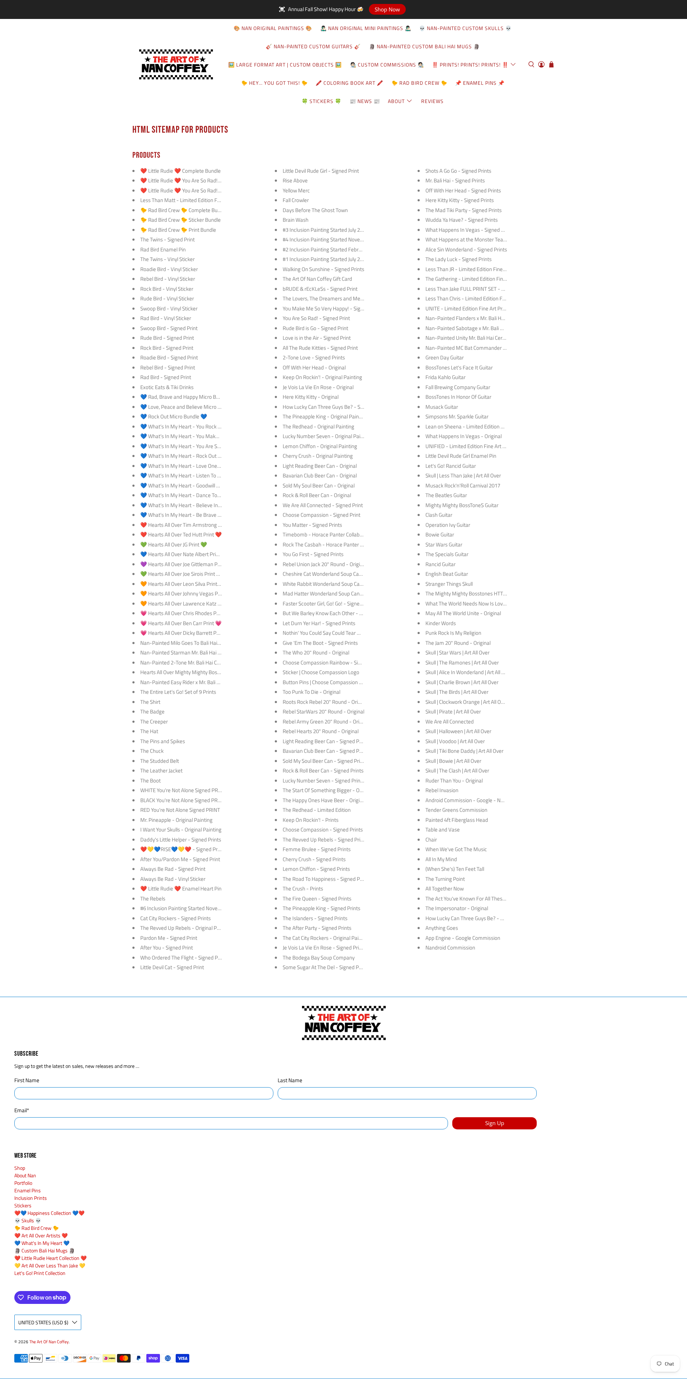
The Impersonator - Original (456, 908)
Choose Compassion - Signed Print (321, 515)
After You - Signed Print (166, 947)
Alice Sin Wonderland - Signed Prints (466, 249)
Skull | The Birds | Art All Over (456, 692)
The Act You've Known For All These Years (472, 898)
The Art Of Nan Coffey (49, 1342)
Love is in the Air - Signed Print (317, 338)
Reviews (432, 101)
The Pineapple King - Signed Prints (321, 908)
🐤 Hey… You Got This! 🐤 (274, 83)
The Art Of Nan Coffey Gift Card (317, 279)
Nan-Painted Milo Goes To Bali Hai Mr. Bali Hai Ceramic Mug (207, 643)
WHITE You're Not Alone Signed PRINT (183, 790)
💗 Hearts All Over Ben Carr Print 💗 (181, 623)
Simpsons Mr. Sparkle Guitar (456, 416)
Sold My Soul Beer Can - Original (319, 485)
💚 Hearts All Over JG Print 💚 (173, 544)
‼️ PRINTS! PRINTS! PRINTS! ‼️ (470, 64)
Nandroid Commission (450, 947)
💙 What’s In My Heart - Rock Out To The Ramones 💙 (201, 456)
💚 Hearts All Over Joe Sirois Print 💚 (181, 574)
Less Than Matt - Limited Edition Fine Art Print (192, 200)
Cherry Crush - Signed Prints (314, 859)
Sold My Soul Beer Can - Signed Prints (325, 761)
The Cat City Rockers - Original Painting (326, 938)
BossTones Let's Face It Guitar (459, 367)
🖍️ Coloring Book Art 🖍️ (349, 83)
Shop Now (387, 9)
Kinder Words (440, 623)
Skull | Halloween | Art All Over (458, 731)
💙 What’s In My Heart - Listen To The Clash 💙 (193, 475)
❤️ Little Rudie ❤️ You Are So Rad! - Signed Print (194, 180)
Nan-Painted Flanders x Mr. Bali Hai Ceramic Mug (480, 318)
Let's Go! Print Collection (39, 1273)
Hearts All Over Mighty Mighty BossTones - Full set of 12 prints (210, 672)
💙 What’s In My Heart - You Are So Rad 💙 (189, 446)
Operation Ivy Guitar (447, 525)
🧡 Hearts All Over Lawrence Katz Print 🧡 (188, 603)
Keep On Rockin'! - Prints (310, 820)
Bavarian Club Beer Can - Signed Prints (326, 751)
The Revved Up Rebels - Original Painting (186, 928)
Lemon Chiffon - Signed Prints (316, 869)
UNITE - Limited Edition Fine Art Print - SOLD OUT (480, 308)
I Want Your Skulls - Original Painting (180, 829)
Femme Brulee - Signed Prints (317, 849)
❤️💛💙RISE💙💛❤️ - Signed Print (181, 849)
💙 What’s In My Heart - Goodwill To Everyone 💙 (196, 485)
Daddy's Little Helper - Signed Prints (180, 839)
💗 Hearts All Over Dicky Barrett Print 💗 (186, 633)
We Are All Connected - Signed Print (323, 505)
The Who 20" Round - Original (316, 652)
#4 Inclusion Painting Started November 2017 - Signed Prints (351, 239)
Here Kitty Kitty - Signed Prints (459, 200)
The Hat (149, 731)
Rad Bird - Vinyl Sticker (165, 318)
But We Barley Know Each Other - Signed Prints (336, 613)
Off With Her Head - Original (314, 367)
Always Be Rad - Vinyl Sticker (172, 879)
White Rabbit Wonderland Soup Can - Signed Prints (340, 584)
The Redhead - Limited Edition (317, 810)
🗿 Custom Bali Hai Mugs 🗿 (44, 1250)
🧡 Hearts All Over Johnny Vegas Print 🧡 (186, 593)
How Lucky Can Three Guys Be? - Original (471, 918)
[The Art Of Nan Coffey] (175, 64)
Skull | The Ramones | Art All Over (462, 662)
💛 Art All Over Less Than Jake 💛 (49, 1265)
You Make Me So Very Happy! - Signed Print (332, 308)
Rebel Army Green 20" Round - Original (326, 721)
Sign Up (494, 1123)
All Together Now (444, 888)
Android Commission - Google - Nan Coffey (473, 800)
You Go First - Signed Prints (313, 554)
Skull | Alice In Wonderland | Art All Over (468, 672)
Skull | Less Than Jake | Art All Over (463, 475)
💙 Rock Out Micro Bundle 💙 (173, 416)
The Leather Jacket (161, 770)
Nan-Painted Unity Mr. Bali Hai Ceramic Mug (475, 338)
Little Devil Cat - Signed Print (172, 967)
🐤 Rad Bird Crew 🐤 (419, 83)
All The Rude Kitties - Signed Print (320, 348)
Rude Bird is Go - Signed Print (315, 328)
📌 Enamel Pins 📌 (480, 83)
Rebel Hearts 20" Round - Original (321, 731)
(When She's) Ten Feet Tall (454, 869)
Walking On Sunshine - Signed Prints (323, 269)
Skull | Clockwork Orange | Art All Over (466, 702)
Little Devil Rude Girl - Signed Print (321, 171)
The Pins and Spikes (162, 741)
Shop (19, 1168)
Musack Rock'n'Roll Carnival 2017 (462, 485)
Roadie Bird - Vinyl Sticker (169, 269)
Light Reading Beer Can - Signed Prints (326, 741)
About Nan (25, 1175)
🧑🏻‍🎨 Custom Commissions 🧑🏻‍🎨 (387, 64)
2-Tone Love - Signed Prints (314, 357)
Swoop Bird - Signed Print (169, 328)
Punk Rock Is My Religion (453, 633)
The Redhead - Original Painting (318, 426)
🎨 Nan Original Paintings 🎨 (273, 28)
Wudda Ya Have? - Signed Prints (461, 220)
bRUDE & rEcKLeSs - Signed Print (320, 289)
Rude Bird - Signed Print (167, 338)
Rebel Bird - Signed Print (167, 367)
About (396, 101)
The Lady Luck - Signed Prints (458, 259)
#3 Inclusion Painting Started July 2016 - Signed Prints (343, 230)
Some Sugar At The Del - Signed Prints (326, 967)
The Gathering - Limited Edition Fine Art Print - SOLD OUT (489, 279)
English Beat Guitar (446, 574)
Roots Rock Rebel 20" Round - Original (326, 702)
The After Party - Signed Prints (317, 928)
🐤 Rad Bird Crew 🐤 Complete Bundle (183, 210)
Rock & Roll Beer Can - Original (317, 495)
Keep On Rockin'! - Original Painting (322, 377)
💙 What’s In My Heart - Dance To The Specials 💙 (197, 495)
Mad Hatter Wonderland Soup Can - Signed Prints (338, 593)
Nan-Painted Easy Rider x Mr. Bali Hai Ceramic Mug (197, 682)
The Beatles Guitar (446, 495)
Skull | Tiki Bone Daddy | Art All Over (464, 751)
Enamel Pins (27, 1190)
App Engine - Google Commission (462, 938)
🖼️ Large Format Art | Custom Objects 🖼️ (285, 64)
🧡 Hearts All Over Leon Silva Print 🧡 (182, 584)
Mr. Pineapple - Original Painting (176, 820)
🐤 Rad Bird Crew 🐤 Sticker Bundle (180, 220)
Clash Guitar (438, 515)
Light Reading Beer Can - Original (320, 466)
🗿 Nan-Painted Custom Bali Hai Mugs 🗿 (424, 46)
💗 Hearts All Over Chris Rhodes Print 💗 (186, 613)
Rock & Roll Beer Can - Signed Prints (323, 770)
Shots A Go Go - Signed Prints (458, 171)
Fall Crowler (296, 200)
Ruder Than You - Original (454, 780)
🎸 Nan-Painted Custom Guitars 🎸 (313, 46)
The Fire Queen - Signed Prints (317, 898)
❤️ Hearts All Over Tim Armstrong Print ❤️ (188, 525)
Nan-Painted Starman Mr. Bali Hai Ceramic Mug (194, 652)
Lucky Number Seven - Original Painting (327, 436)
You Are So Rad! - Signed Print (316, 318)
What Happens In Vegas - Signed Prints (469, 230)
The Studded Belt (159, 761)
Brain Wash (295, 220)
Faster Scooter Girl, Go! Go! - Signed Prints (330, 603)
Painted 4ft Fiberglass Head (456, 820)
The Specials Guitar (446, 554)
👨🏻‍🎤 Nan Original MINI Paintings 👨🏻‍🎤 (365, 28)
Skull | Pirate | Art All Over (453, 711)
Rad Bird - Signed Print (165, 377)
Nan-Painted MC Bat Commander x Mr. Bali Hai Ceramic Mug (493, 348)
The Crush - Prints (303, 888)
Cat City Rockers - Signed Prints (175, 918)
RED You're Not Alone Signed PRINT (180, 810)
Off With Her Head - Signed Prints (463, 190)
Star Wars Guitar (443, 544)
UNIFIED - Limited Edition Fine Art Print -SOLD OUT (482, 446)
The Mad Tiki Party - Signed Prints (463, 210)
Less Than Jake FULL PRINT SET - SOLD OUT (475, 289)
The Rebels (152, 898)
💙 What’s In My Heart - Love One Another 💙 (192, 466)
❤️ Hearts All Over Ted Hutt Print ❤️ (181, 534)
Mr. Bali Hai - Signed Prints (455, 180)
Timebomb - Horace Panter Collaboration (329, 534)
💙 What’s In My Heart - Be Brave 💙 (182, 515)
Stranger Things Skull (449, 584)
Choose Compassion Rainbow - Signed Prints (333, 662)
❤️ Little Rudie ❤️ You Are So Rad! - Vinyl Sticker (194, 190)
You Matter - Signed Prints (312, 525)
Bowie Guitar (439, 534)
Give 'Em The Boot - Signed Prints (320, 643)
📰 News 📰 (365, 101)
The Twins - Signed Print (167, 239)
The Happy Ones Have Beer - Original (324, 800)
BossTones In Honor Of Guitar (458, 397)
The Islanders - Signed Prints (315, 918)
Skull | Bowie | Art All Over (453, 761)
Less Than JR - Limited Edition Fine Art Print (473, 269)
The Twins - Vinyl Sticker (167, 259)
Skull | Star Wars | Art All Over (457, 652)
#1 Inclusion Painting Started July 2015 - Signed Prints (343, 259)
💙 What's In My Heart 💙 (41, 1243)
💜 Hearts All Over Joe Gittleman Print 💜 (186, 564)
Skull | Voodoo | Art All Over (455, 741)
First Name (26, 1080)
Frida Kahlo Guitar (445, 377)
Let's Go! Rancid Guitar (450, 466)
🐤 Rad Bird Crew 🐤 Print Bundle (178, 230)
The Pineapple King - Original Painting (325, 416)
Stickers (22, 1205)
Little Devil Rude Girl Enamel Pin (460, 456)
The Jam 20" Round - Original (458, 643)
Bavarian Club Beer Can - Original (320, 475)
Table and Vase (442, 829)
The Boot (150, 780)
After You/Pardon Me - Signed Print (180, 859)
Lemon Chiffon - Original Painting (320, 446)
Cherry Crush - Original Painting (318, 456)
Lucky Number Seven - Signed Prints (324, 780)
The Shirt (150, 702)
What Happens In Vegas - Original (463, 436)
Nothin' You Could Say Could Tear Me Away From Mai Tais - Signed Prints (364, 633)
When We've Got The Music (456, 849)
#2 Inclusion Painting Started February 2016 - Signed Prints (349, 249)
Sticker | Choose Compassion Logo (321, 672)
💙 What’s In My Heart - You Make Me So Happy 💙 (198, 436)
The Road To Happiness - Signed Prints (326, 879)
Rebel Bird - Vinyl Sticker (167, 279)
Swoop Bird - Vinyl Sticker (169, 308)
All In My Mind (441, 859)
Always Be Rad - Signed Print (172, 869)
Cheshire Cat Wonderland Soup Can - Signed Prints (339, 574)
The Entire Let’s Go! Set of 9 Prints (178, 692)
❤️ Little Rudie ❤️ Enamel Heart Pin (180, 888)
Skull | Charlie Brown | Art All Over (461, 682)
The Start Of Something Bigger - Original (328, 790)
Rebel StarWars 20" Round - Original (323, 711)
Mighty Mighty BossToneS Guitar (461, 505)
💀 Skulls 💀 (27, 1220)
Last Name (290, 1080)
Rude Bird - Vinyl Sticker (167, 298)
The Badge (152, 711)
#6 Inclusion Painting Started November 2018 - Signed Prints (208, 908)
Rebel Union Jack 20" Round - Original (325, 564)
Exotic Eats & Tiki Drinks (167, 387)
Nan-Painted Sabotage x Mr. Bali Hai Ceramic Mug (482, 328)
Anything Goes (441, 928)
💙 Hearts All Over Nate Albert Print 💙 (184, 554)
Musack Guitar (441, 407)
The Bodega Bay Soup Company (319, 957)
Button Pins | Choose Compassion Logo (326, 682)
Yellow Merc (296, 190)
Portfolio (23, 1183)
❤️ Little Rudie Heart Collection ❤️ (50, 1258)
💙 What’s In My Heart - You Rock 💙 (182, 426)
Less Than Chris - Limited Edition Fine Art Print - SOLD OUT (491, 298)
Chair (431, 839)
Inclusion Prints (30, 1198)
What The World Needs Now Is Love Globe (472, 603)
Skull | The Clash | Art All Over (457, 770)
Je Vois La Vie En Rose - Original (318, 387)
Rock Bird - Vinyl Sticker (166, 289)
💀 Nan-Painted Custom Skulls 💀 (465, 28)
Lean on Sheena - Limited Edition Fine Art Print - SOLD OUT (491, 426)
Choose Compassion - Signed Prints (323, 829)
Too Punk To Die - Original (311, 692)
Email (21, 1110)
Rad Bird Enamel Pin (163, 249)
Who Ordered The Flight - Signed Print (182, 957)
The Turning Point (445, 879)
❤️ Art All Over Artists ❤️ (41, 1235)
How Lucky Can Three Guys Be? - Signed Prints (335, 407)
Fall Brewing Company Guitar (457, 387)
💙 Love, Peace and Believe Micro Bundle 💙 (190, 407)
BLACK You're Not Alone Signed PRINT (182, 800)
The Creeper (154, 721)
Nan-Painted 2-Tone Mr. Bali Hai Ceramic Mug (192, 662)
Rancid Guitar (440, 564)
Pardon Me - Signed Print (168, 938)
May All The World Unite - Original (463, 613)
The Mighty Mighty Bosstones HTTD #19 (470, 593)
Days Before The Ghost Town (315, 210)
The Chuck (152, 751)
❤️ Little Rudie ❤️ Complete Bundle (180, 171)
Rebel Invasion (441, 790)
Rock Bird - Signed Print (166, 348)
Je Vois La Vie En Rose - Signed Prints (324, 947)
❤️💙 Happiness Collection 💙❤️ (49, 1213)
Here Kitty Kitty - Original (310, 397)
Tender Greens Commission (456, 810)
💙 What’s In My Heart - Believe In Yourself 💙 (192, 505)
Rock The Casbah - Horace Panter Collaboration (336, 544)
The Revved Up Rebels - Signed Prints (325, 839)
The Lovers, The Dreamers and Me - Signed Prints (339, 298)
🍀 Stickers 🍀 (321, 101)
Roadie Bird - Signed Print (169, 357)
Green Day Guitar (444, 357)
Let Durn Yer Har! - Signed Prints (319, 623)
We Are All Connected (449, 721)
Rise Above (295, 180)
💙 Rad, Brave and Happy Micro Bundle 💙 (188, 397)
